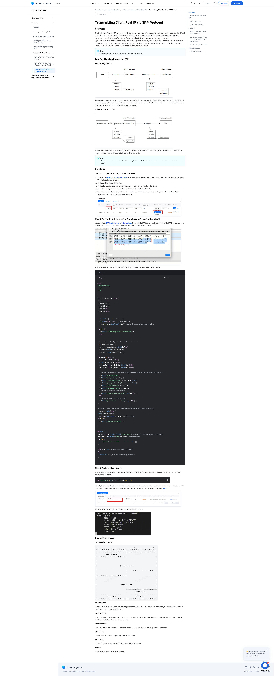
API (133, 3)
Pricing (140, 3)
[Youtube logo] (258, 667)
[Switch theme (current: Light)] (199, 3)
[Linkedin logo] (246, 667)
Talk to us (223, 3)
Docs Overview (100, 10)
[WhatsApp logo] (254, 667)
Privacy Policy (248, 671)
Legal (257, 671)
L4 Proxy (125, 10)
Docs (57, 3)
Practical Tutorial (122, 3)
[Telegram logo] (250, 667)
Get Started (237, 3)
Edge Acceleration (113, 10)
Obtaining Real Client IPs (138, 10)
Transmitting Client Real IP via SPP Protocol (163, 10)
